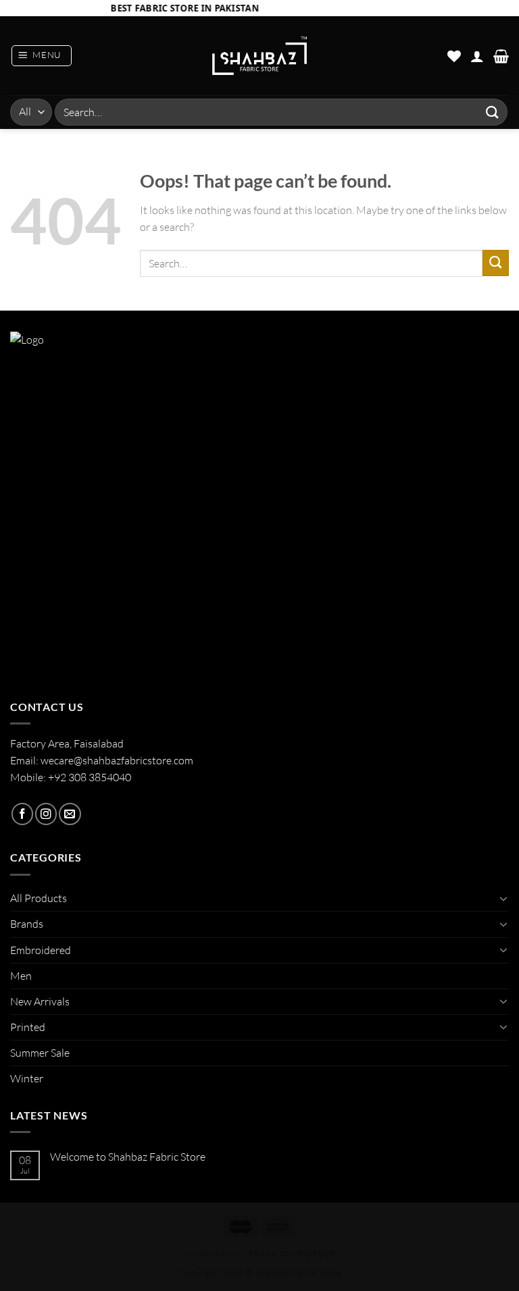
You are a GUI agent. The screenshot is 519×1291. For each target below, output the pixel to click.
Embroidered (40, 950)
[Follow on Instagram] (46, 813)
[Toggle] (504, 899)
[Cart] (501, 56)
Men (21, 975)
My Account (212, 1253)
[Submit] (492, 112)
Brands (26, 923)
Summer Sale (40, 1052)
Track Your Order (292, 1253)
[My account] (477, 56)
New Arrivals (40, 1001)
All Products (38, 898)
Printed (27, 1027)
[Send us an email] (69, 813)
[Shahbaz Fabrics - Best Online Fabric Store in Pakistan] (260, 56)
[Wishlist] (454, 56)
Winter (26, 1078)
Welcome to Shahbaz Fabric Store (127, 1157)
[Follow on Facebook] (22, 813)
